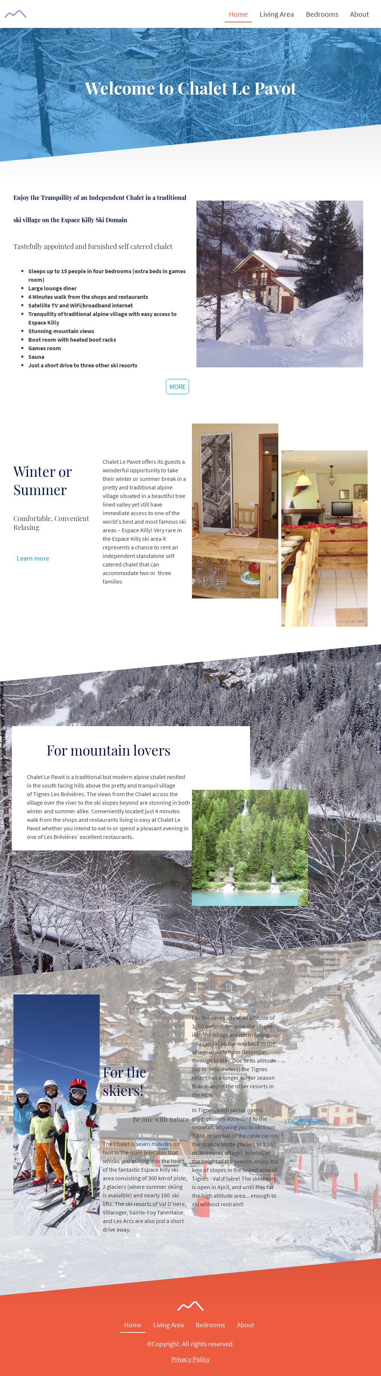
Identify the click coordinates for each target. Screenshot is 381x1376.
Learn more (33, 558)
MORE (177, 386)
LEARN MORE (303, 1121)
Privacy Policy (190, 1359)
